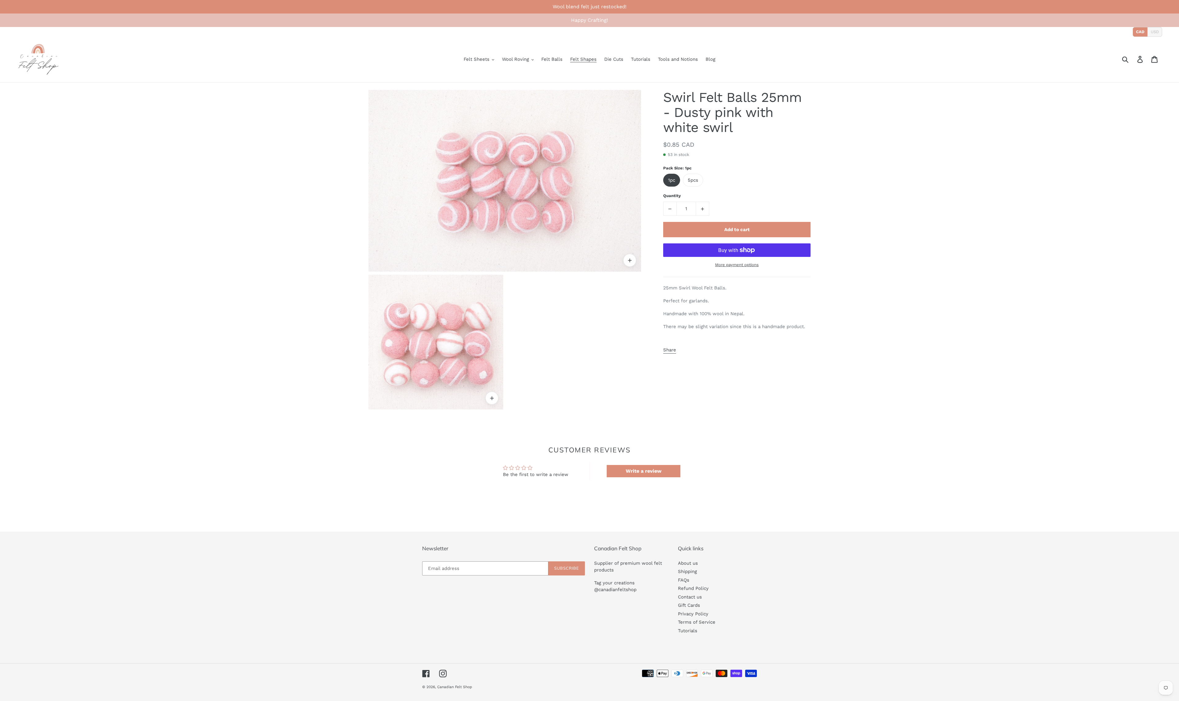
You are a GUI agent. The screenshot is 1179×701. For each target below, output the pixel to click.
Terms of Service (696, 622)
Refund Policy (693, 588)
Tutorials (687, 630)
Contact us (690, 597)
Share (669, 350)
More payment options (737, 264)
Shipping (687, 571)
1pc (671, 180)
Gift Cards (689, 605)
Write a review (643, 471)
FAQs (683, 580)
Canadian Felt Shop (454, 687)
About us (688, 563)
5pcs (693, 180)
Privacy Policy (693, 614)
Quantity (672, 195)
